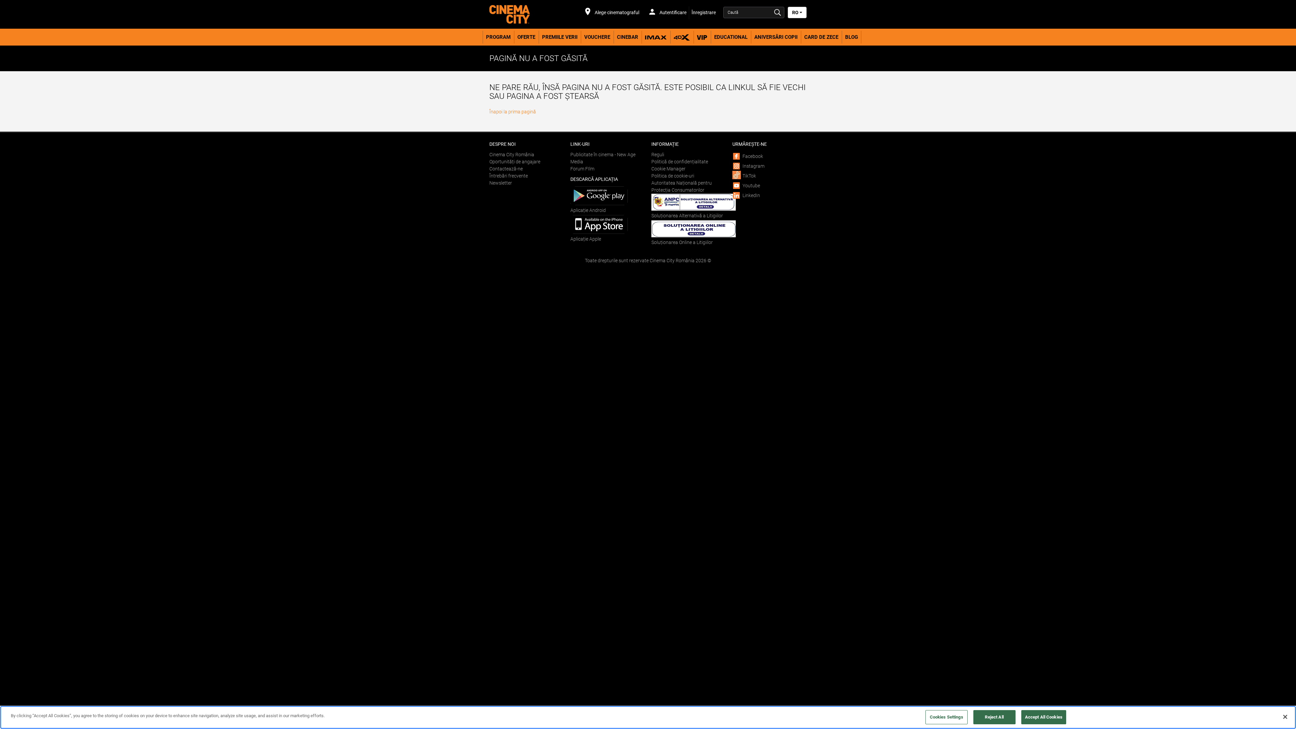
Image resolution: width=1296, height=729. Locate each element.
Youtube (751, 185)
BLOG (851, 37)
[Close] (1285, 716)
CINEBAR (627, 37)
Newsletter (500, 183)
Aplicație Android (588, 210)
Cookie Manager (668, 168)
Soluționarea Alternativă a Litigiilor (687, 215)
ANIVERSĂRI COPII (776, 37)
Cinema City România (511, 154)
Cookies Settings (946, 717)
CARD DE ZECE (821, 37)
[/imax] (656, 37)
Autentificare (672, 12)
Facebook (752, 156)
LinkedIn (751, 195)
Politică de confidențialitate (679, 161)
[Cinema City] (526, 14)
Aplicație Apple (585, 239)
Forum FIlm (582, 168)
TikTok (749, 176)
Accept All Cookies (1043, 717)
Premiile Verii (559, 37)
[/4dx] (682, 37)
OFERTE (526, 37)
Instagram (753, 166)
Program (498, 37)
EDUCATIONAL (731, 37)
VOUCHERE (597, 37)
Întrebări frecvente (508, 176)
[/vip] (702, 37)
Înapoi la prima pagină (512, 111)
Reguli (657, 154)
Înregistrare (704, 12)
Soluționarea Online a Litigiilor (682, 242)
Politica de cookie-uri (672, 176)
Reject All (994, 717)
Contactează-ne (506, 168)
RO (796, 12)
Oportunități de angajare (514, 161)
